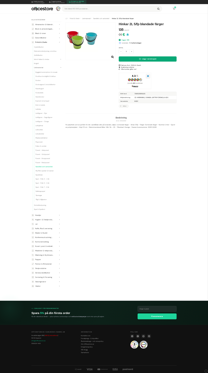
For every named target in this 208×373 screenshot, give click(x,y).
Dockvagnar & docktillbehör (45, 84)
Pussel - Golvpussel (43, 154)
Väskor (38, 286)
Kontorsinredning (42, 242)
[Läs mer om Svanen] (123, 34)
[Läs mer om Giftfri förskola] (127, 34)
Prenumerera (157, 316)
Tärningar (39, 195)
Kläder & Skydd (41, 233)
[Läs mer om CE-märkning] (120, 34)
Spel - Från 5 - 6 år (42, 183)
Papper (38, 259)
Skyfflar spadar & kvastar (45, 171)
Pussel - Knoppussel (43, 158)
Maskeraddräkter (42, 138)
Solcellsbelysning (40, 205)
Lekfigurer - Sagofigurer (44, 117)
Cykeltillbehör (39, 47)
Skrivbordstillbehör (42, 273)
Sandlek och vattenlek (44, 167)
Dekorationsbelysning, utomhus (45, 51)
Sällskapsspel (40, 191)
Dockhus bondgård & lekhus (46, 76)
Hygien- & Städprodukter (45, 219)
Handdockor (40, 97)
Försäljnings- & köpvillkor (90, 338)
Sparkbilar (39, 175)
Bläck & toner (40, 33)
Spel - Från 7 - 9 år (42, 187)
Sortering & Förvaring (43, 277)
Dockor (38, 80)
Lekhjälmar (39, 126)
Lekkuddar (39, 130)
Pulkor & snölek (41, 146)
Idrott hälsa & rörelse (41, 59)
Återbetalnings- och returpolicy (92, 341)
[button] (174, 8)
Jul (36, 224)
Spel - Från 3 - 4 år (42, 179)
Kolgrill (36, 63)
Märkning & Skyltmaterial (45, 255)
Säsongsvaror (40, 282)
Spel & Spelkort (39, 209)
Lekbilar (38, 109)
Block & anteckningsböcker (46, 29)
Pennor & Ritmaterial (43, 264)
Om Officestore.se (87, 344)
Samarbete (85, 352)
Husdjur (38, 215)
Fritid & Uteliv (41, 42)
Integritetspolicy (87, 347)
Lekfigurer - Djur (41, 113)
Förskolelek (39, 93)
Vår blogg (84, 350)
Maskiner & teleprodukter (45, 250)
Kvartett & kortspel (42, 101)
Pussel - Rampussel (42, 162)
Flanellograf (40, 89)
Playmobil (39, 142)
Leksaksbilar (40, 134)
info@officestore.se (38, 341)
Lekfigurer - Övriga (42, 121)
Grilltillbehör (38, 55)
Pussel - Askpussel (42, 150)
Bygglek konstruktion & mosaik (46, 72)
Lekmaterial (38, 68)
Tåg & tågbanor (41, 199)
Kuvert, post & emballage (45, 246)
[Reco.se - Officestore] (58, 8)
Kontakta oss (85, 336)
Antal (121, 48)
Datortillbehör (40, 38)
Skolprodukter (40, 268)
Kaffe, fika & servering (43, 228)
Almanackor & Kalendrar (44, 24)
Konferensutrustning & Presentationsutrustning (46, 237)
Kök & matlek (40, 105)
